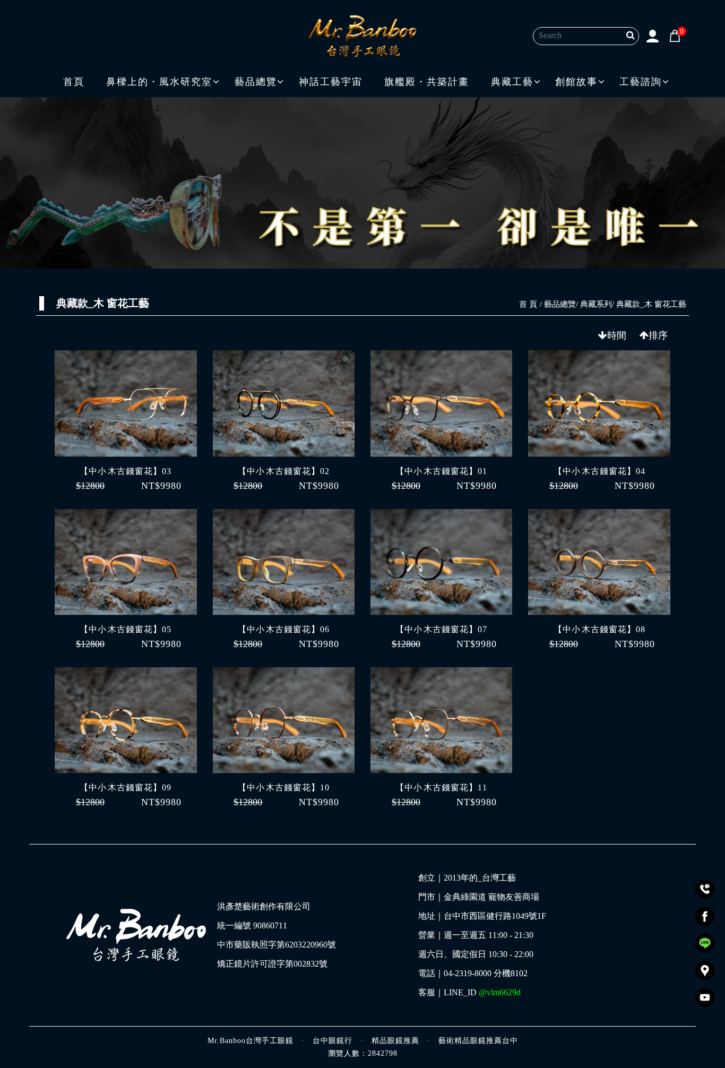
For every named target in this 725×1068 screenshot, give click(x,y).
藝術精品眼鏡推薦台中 (478, 1041)
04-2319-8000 (467, 973)
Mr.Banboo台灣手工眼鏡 (251, 1041)
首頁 (73, 82)
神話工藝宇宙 (330, 82)
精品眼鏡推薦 (395, 1041)
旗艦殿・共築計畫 (426, 82)
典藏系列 (596, 304)
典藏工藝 (512, 82)
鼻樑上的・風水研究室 (159, 82)
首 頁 (528, 304)
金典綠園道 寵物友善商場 (491, 897)
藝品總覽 (256, 82)
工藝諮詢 (640, 82)
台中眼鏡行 (332, 1041)
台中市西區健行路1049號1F (495, 916)
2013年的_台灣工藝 (480, 878)
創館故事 (576, 82)
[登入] (652, 35)
